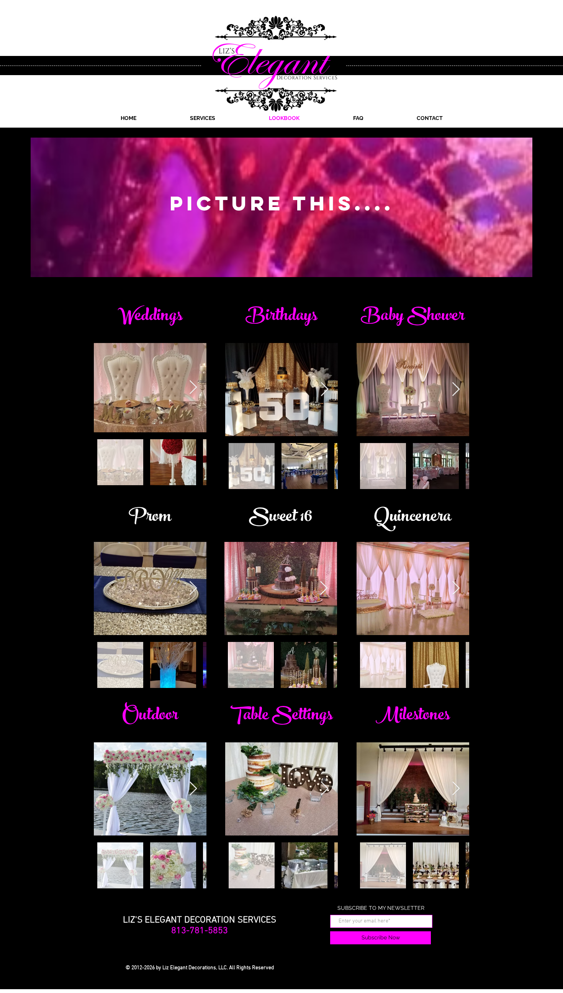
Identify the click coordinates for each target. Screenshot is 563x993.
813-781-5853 (199, 931)
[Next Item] (193, 387)
